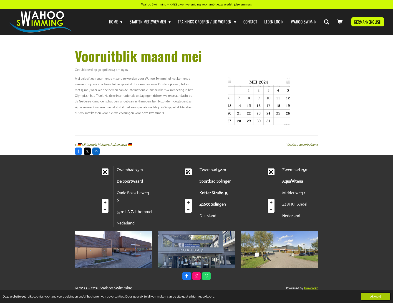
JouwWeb (311, 288)
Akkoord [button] (375, 296)
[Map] (93, 190)
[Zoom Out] (105, 209)
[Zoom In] (105, 202)
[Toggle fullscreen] (105, 171)
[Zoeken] (326, 22)
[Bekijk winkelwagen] (339, 22)
